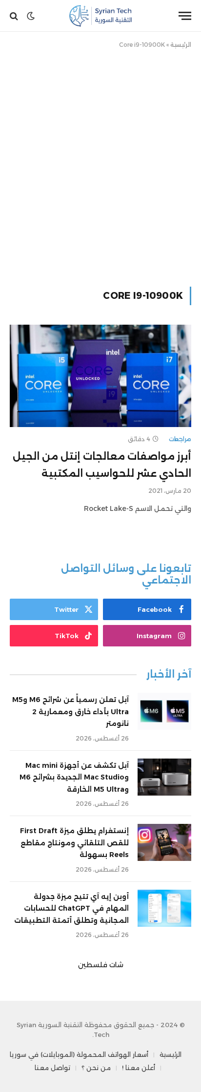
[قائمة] (185, 16)
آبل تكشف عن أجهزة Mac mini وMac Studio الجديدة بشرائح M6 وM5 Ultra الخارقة (74, 777)
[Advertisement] (100, 165)
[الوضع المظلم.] (30, 16)
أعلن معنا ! (138, 1068)
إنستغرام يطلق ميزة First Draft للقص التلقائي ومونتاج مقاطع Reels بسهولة (74, 842)
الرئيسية (180, 44)
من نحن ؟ (96, 1068)
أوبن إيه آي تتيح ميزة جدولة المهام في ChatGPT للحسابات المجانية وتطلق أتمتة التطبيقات (71, 908)
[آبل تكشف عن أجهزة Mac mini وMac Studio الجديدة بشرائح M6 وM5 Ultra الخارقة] (164, 777)
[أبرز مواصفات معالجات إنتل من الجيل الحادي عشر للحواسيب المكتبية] (100, 376)
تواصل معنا (52, 1068)
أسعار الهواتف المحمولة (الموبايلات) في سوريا (79, 1054)
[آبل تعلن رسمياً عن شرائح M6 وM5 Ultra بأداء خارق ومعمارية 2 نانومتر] (164, 711)
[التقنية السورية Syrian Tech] (100, 16)
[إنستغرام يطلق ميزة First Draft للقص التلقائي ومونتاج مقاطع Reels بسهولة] (164, 842)
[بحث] (15, 16)
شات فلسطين (100, 964)
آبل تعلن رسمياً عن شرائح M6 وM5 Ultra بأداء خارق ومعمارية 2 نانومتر (70, 711)
